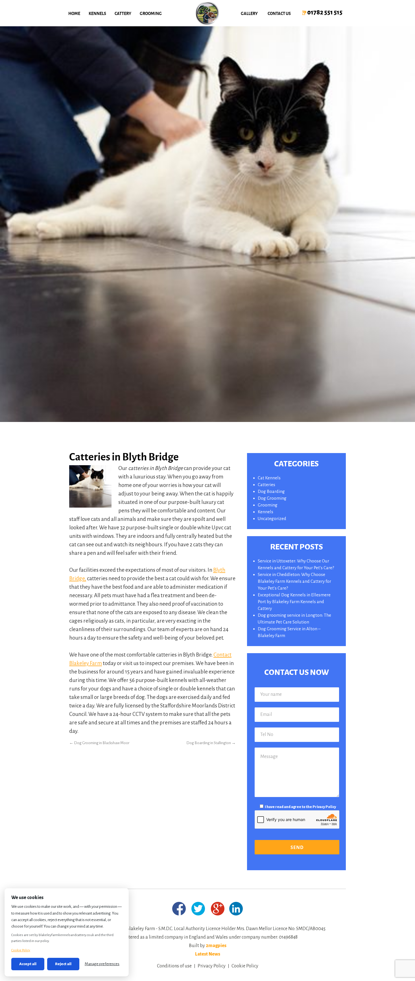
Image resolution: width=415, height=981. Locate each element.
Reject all (63, 964)
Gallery (249, 13)
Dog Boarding (271, 491)
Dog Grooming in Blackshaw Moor (99, 743)
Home (74, 13)
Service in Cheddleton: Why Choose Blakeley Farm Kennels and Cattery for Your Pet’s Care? (294, 581)
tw (198, 908)
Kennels (97, 13)
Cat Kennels (269, 477)
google (218, 908)
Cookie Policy (244, 966)
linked (236, 908)
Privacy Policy (324, 807)
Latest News (207, 954)
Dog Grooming (272, 498)
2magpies (216, 945)
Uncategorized (272, 518)
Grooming (151, 13)
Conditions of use (174, 966)
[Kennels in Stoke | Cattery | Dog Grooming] (207, 13)
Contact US (279, 13)
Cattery (123, 13)
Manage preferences (102, 964)
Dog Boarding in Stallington (211, 743)
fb (179, 908)
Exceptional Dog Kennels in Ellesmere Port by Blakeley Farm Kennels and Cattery (294, 601)
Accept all (27, 964)
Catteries (266, 484)
